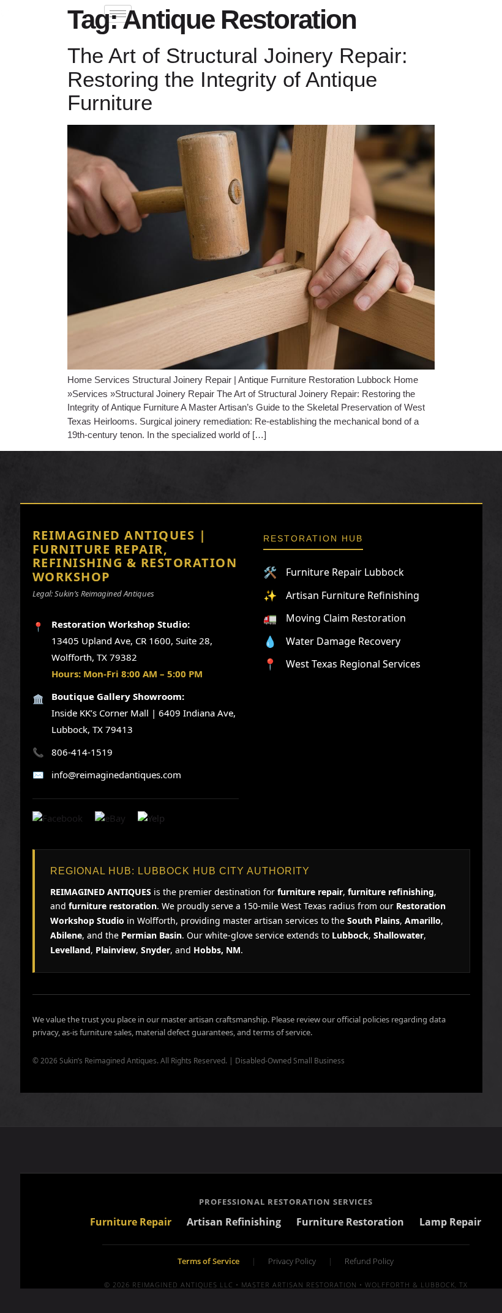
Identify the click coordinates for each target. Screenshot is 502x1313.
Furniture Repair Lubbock (333, 572)
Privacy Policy (292, 1261)
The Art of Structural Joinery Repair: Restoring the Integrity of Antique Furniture (237, 78)
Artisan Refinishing (234, 1222)
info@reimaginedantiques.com (116, 774)
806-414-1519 (82, 752)
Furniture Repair (130, 1222)
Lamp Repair (450, 1222)
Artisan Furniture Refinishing (341, 596)
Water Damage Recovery (331, 641)
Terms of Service (208, 1261)
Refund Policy (369, 1261)
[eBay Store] (110, 818)
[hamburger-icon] (118, 14)
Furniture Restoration (350, 1222)
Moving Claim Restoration (334, 618)
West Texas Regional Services (342, 664)
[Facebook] (57, 818)
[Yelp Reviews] (151, 818)
